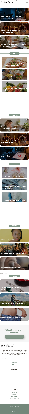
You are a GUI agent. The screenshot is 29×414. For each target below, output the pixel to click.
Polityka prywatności (14, 406)
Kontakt (14, 365)
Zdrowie (14, 276)
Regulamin (14, 412)
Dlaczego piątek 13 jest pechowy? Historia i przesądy (11, 17)
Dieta (14, 53)
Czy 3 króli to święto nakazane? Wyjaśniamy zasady (10, 31)
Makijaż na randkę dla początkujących (12, 253)
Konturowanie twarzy (8, 239)
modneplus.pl (14, 396)
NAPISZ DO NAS (14, 337)
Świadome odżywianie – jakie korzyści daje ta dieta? (15, 89)
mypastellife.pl (14, 398)
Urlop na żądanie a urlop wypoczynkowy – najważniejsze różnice (13, 45)
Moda (14, 164)
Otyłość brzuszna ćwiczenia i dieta (12, 318)
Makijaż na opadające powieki (10, 267)
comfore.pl (14, 400)
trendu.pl (14, 394)
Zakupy (14, 381)
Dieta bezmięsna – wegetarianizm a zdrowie (15, 77)
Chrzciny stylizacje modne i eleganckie (15, 176)
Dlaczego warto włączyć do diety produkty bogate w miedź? (14, 64)
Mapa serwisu (14, 409)
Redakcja (14, 362)
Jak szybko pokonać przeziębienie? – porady (12, 288)
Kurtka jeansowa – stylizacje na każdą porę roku (15, 187)
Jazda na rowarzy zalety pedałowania (13, 303)
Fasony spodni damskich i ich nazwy (14, 200)
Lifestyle (15, 115)
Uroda (14, 226)
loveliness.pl (14, 392)
